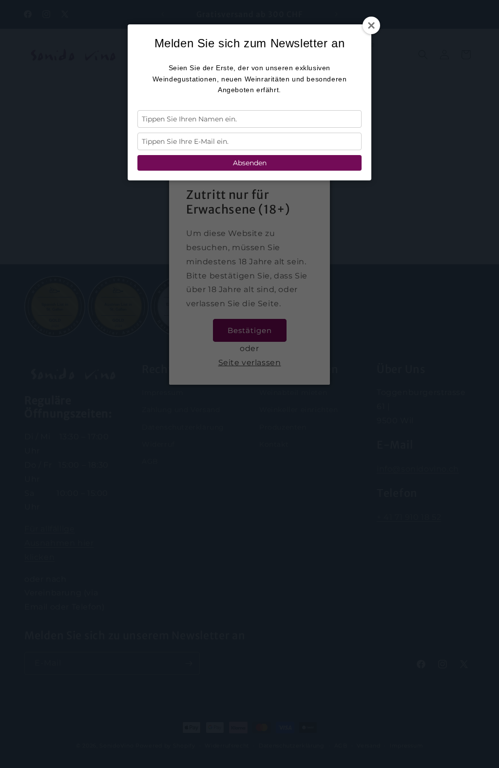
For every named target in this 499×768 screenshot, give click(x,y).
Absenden (250, 162)
